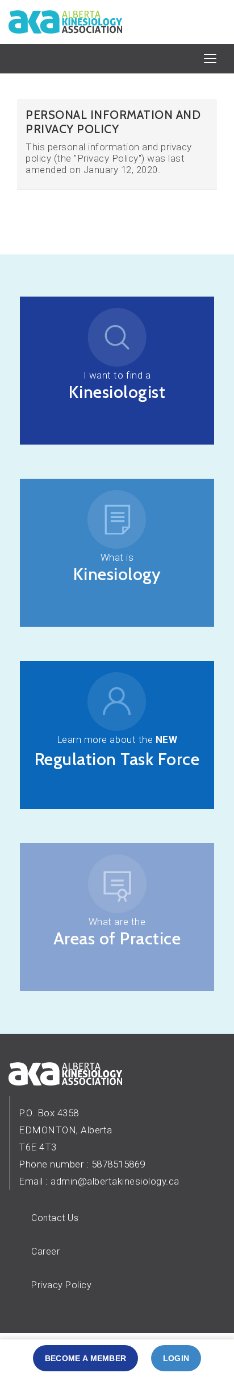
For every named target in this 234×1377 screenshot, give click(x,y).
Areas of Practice (117, 938)
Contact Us (54, 1217)
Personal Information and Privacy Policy (113, 122)
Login (176, 1358)
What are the (117, 921)
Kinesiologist (117, 391)
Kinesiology (117, 574)
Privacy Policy (61, 1285)
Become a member (85, 1358)
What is (117, 557)
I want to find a (117, 375)
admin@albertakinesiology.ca (115, 1181)
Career (45, 1251)
